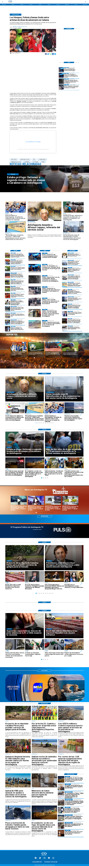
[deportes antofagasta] (7, 262)
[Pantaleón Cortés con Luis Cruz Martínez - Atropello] (64, 320)
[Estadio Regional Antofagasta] (7, 315)
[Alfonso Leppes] (44, 211)
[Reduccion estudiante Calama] (61, 87)
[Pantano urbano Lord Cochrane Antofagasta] (61, 802)
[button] (14, 159)
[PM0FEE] (7, 268)
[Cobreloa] (7, 295)
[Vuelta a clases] (64, 328)
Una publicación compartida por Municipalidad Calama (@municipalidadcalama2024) (33, 149)
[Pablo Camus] (64, 313)
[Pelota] (7, 288)
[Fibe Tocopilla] (61, 787)
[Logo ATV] (10, 2)
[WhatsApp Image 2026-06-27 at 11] (7, 322)
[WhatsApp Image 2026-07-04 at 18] (7, 308)
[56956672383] (53, 858)
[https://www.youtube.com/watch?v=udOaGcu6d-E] (53, 500)
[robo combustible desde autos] (61, 81)
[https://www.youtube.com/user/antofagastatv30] (49, 858)
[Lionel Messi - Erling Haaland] (7, 328)
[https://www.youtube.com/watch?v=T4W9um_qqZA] (36, 500)
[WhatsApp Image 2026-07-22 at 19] (7, 275)
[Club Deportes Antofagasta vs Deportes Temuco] (7, 255)
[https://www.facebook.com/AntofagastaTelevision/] (35, 858)
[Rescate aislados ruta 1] (61, 810)
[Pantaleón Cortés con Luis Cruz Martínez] (61, 779)
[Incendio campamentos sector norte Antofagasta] (64, 262)
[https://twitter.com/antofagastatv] (40, 858)
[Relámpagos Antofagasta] (64, 299)
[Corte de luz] (61, 833)
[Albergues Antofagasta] (61, 818)
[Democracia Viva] (64, 277)
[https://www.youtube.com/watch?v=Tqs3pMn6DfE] (70, 500)
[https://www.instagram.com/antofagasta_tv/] (44, 858)
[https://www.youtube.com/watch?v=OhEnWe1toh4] (19, 500)
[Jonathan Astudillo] (7, 302)
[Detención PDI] (64, 306)
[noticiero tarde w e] (45, 700)
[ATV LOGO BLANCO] (44, 855)
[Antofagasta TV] (2, 2)
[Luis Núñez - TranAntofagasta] (61, 69)
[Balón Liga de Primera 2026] (7, 282)
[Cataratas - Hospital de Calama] (15, 212)
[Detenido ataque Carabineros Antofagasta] (73, 212)
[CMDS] (64, 284)
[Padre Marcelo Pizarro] (61, 75)
